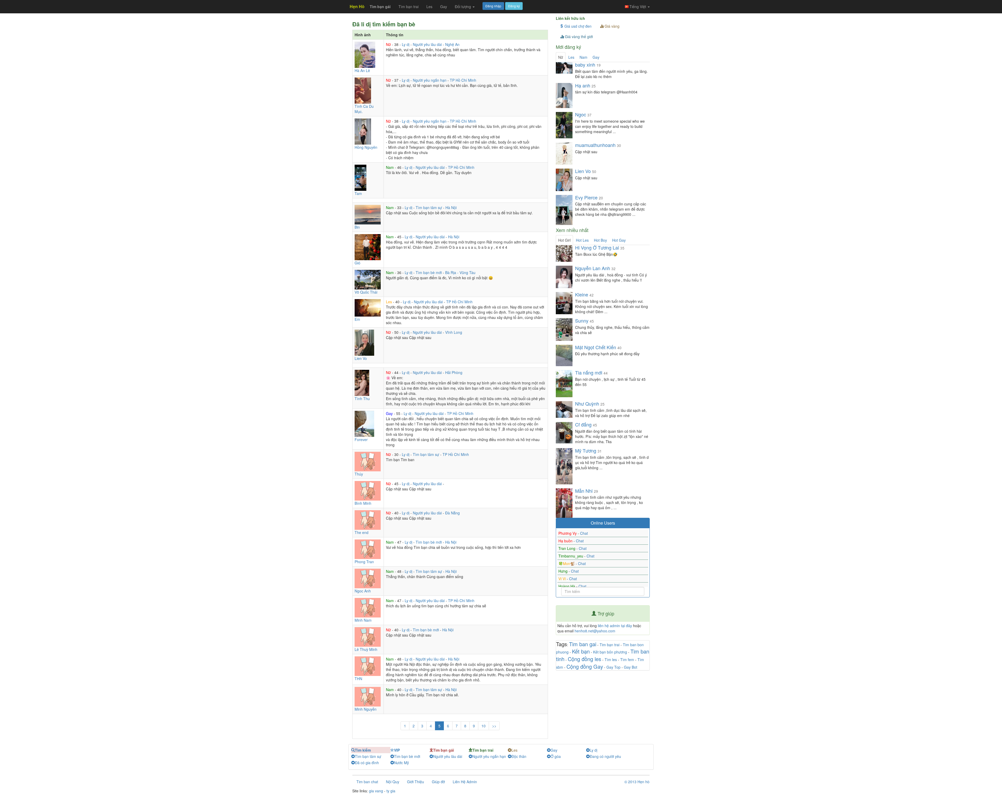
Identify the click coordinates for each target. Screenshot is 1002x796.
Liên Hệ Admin (465, 781)
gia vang (376, 790)
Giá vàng (611, 26)
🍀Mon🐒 (567, 563)
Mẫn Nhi (584, 490)
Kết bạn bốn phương (610, 652)
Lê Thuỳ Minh (366, 649)
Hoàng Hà (567, 586)
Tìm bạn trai (408, 6)
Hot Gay (619, 240)
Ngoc (580, 114)
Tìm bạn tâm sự (429, 207)
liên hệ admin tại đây (615, 625)
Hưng (563, 571)
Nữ (389, 44)
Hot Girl (564, 240)
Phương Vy (568, 533)
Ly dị (406, 44)
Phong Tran (364, 561)
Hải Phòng (453, 372)
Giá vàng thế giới (578, 36)
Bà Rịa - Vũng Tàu (460, 272)
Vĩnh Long (453, 332)
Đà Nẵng (452, 512)
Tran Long (567, 548)
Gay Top (613, 667)
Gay (443, 6)
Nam (390, 167)
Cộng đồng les (584, 659)
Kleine (581, 294)
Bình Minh (363, 503)
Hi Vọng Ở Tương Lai (597, 247)
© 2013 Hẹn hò (636, 781)
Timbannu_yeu (571, 556)
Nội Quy (392, 781)
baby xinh (585, 64)
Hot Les (582, 240)
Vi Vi (562, 578)
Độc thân (518, 756)
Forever (361, 439)
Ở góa (556, 756)
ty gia (390, 790)
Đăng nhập (493, 6)
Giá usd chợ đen (577, 26)
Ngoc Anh (363, 590)
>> (494, 725)
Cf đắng (583, 424)
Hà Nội (451, 207)
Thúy (359, 474)
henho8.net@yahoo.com (595, 630)
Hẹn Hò (357, 6)
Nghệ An (452, 44)
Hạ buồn (566, 540)
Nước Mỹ (401, 762)
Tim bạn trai (609, 644)
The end (361, 532)
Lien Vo (361, 358)
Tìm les (611, 659)
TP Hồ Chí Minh (463, 80)
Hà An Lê (362, 70)
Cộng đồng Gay (584, 666)
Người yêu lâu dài (428, 44)
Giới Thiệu (415, 781)
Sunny (581, 320)
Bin (357, 227)
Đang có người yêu (605, 756)
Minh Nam (363, 620)
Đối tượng (463, 6)
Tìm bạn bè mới (429, 272)
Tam (358, 193)
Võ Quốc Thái (366, 292)
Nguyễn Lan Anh (593, 268)
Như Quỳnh (587, 403)
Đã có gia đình (367, 762)
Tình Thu (362, 398)
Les (429, 6)
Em (357, 319)
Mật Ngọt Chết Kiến (595, 347)
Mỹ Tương (586, 450)
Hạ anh (583, 85)
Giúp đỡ (438, 781)
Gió (357, 262)
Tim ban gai (582, 644)
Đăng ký (514, 6)
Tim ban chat (367, 781)
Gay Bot (630, 667)
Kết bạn (581, 651)
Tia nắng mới (588, 372)
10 (483, 725)
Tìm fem (627, 659)
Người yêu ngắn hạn (430, 80)
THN (358, 678)
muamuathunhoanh (595, 144)
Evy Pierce (586, 197)
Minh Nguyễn (366, 709)
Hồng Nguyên (366, 147)
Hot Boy (600, 240)
